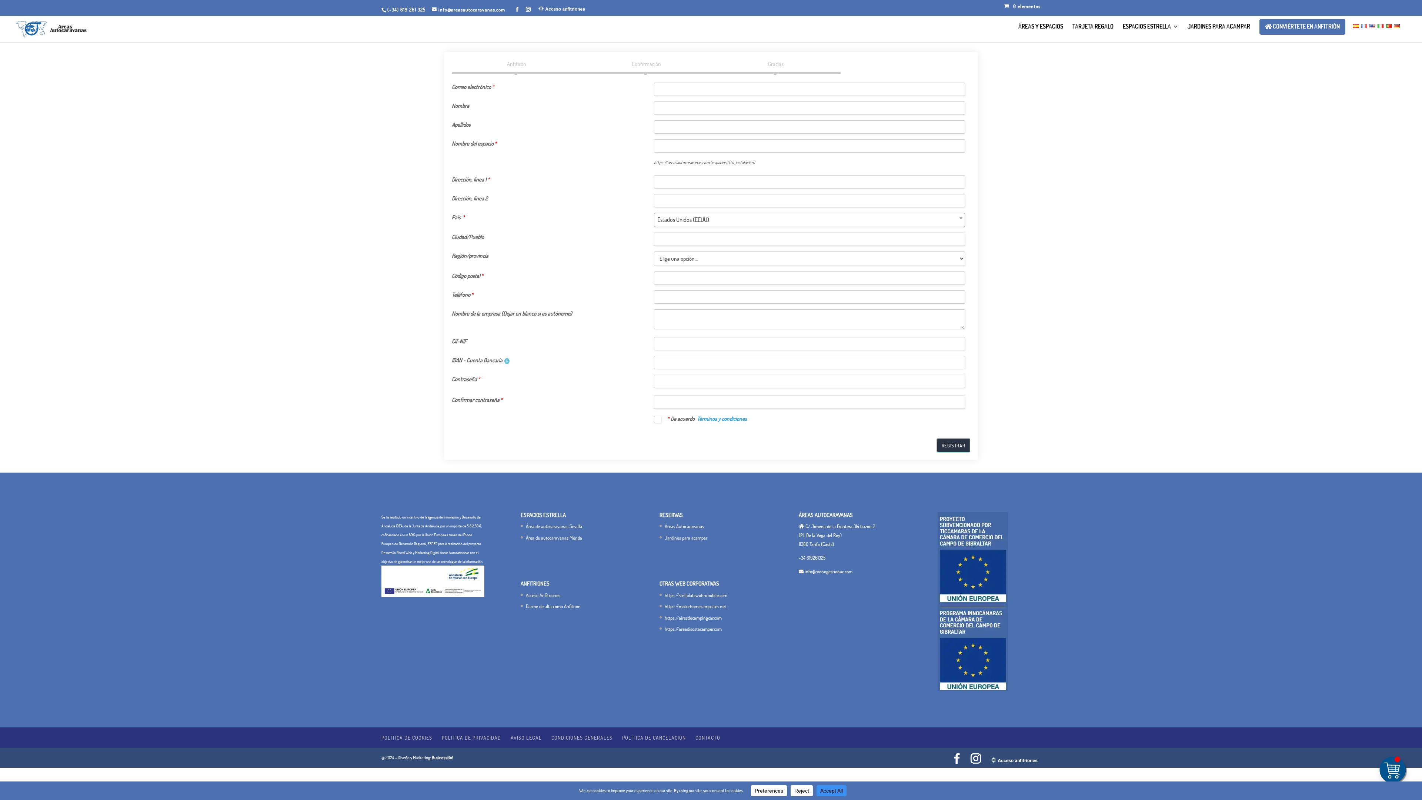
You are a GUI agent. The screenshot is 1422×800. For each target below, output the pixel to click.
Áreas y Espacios (1040, 27)
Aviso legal (526, 737)
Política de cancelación (654, 737)
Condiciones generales (581, 737)
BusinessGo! (442, 757)
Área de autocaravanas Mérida (554, 538)
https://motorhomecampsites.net (695, 606)
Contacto (707, 737)
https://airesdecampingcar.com (693, 618)
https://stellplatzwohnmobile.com (696, 595)
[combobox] (809, 220)
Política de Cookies (406, 737)
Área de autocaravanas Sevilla (554, 526)
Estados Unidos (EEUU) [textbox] (683, 219)
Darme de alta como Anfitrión (553, 606)
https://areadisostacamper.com (693, 629)
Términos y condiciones (722, 418)
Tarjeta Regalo (1093, 27)
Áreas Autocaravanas (684, 526)
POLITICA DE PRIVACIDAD (471, 737)
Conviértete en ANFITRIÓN (1306, 26)
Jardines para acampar (1219, 27)
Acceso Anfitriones (543, 595)
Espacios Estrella (1147, 27)
